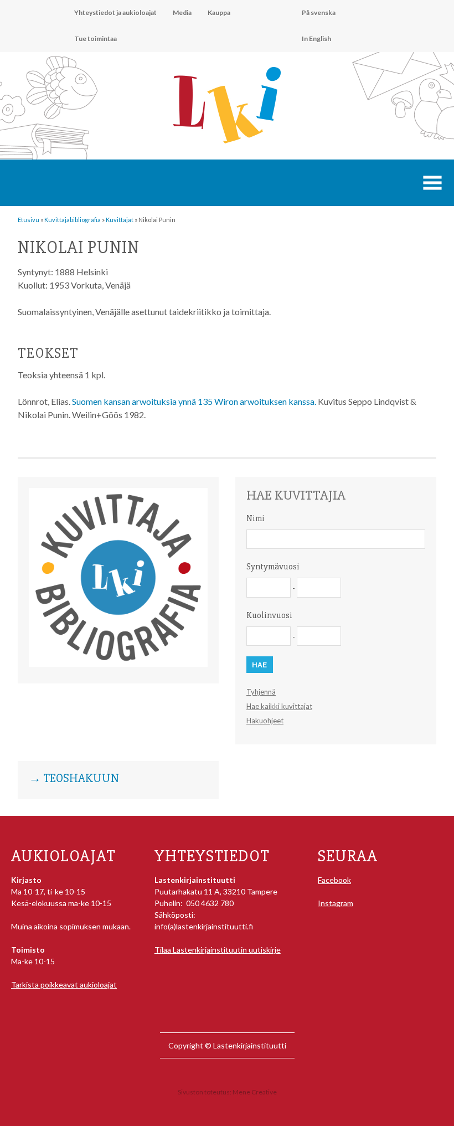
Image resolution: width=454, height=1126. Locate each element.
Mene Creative (255, 1092)
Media (182, 12)
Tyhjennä (261, 691)
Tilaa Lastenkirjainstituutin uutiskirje (217, 949)
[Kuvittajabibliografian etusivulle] (118, 664)
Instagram (335, 903)
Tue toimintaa (95, 38)
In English (316, 38)
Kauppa (219, 12)
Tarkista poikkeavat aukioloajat (64, 984)
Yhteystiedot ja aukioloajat (115, 12)
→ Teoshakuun (74, 778)
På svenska (319, 12)
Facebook (334, 880)
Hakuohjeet (264, 720)
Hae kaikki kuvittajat (279, 706)
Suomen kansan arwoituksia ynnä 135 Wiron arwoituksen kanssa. (194, 401)
